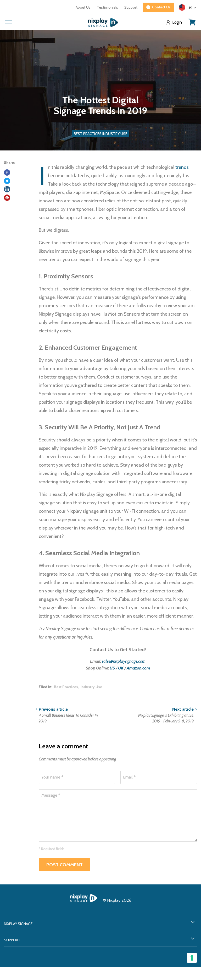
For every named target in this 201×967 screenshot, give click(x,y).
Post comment (64, 865)
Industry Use (91, 686)
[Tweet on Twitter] (7, 181)
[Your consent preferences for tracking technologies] (192, 958)
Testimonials (107, 7)
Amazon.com (138, 668)
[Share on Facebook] (7, 172)
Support (130, 7)
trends (182, 167)
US (112, 668)
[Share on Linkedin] (7, 189)
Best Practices (66, 686)
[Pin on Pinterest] (7, 198)
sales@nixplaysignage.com (124, 661)
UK (121, 668)
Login (177, 22)
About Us (83, 7)
